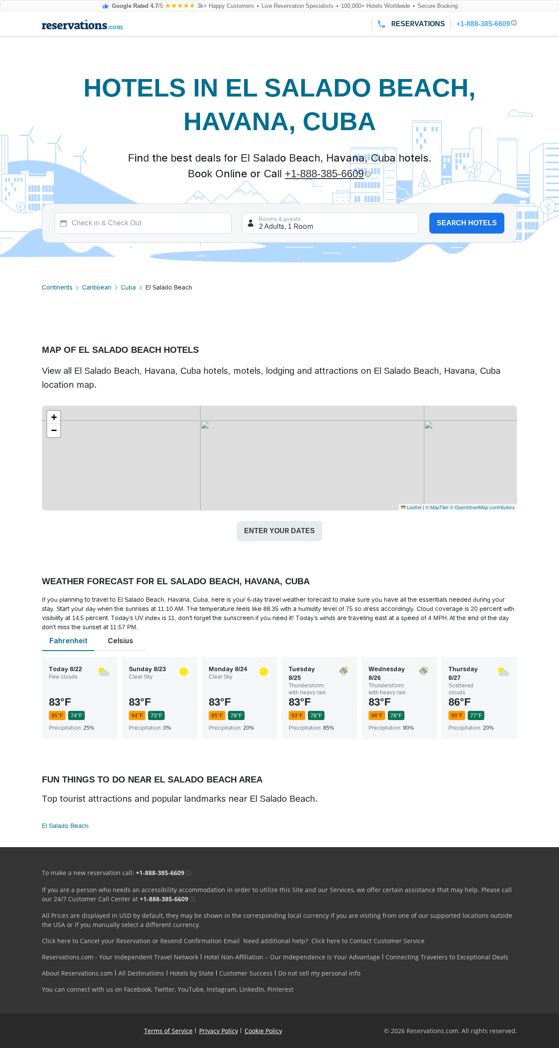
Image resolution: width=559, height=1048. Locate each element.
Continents (57, 287)
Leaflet (413, 506)
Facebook (137, 989)
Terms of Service (168, 1031)
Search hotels (467, 223)
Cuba (128, 287)
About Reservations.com (77, 973)
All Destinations (141, 973)
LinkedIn (251, 989)
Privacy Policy (218, 1031)
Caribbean (96, 287)
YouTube (191, 989)
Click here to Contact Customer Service (367, 941)
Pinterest (280, 989)
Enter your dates (279, 530)
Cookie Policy (263, 1031)
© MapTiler (437, 506)
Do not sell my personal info (319, 973)
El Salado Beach (65, 825)
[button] (53, 417)
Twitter (164, 989)
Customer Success (246, 973)
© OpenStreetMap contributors (482, 506)
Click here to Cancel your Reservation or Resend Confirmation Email (141, 941)
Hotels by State (192, 973)
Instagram (221, 989)
